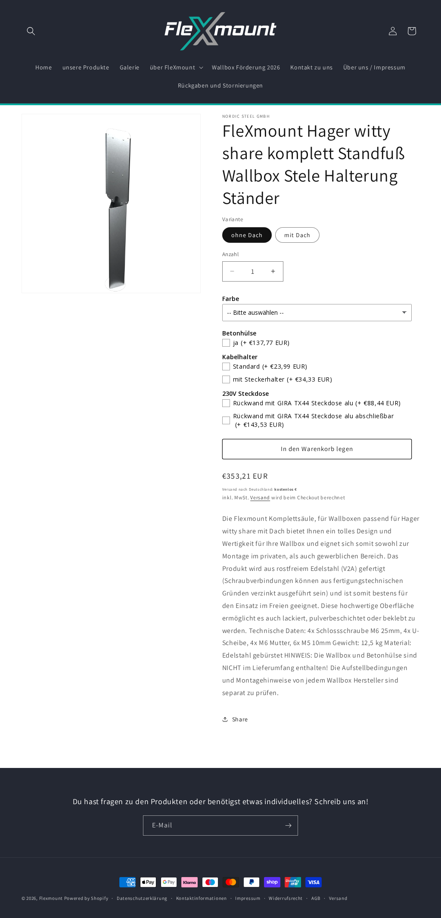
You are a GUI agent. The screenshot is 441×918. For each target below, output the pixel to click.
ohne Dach (247, 235)
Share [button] (240, 719)
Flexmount (51, 898)
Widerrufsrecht (286, 898)
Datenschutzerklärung (142, 898)
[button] (31, 31)
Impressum (247, 898)
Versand (260, 497)
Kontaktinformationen (201, 898)
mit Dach (297, 235)
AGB (315, 898)
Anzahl (230, 254)
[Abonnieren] (288, 825)
